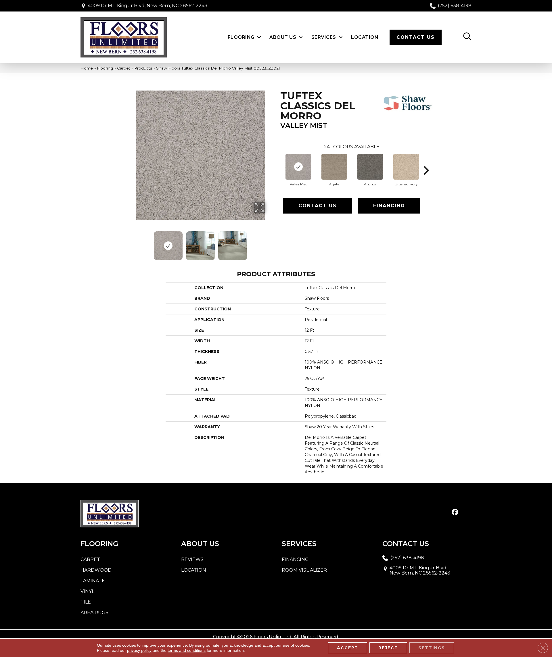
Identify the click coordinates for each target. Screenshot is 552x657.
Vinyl (87, 591)
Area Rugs (94, 612)
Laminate (92, 580)
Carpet (123, 68)
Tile (85, 602)
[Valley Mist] (298, 166)
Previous (132, 243)
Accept (347, 647)
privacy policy (139, 650)
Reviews (192, 559)
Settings (431, 647)
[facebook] (455, 512)
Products (143, 68)
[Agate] (334, 166)
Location (193, 570)
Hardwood (96, 570)
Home (86, 68)
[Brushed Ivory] (406, 166)
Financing (389, 205)
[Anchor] (370, 166)
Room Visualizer (304, 570)
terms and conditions (187, 650)
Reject (388, 647)
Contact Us (317, 205)
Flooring (105, 68)
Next (269, 243)
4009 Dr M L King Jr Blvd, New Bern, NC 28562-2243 (147, 5)
